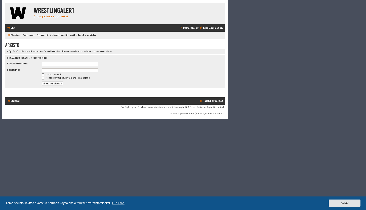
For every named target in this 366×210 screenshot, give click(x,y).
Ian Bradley (140, 107)
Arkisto (12, 45)
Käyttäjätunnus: (17, 63)
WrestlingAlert (54, 10)
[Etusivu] (18, 13)
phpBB (184, 107)
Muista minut (53, 74)
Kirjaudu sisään (17, 58)
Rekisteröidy (39, 58)
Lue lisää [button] (118, 203)
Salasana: (13, 69)
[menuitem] (11, 28)
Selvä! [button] (345, 203)
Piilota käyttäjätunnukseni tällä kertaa (67, 77)
